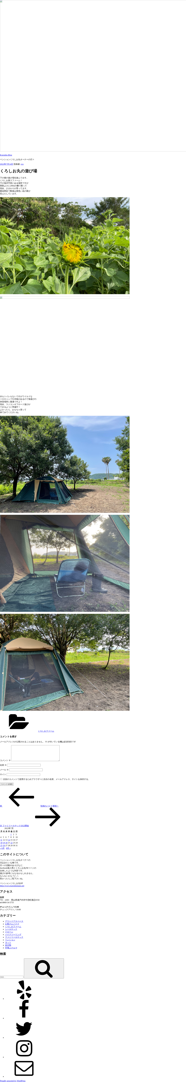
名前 (3, 765)
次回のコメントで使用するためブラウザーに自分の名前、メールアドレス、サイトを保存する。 (46, 779)
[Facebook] (24, 1018)
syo (22, 164)
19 (4, 843)
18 (1, 843)
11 (1, 840)
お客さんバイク (12, 924)
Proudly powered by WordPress (12, 1081)
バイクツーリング (13, 934)
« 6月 (2, 848)
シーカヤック (11, 929)
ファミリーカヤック (14, 937)
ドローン (9, 932)
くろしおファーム (46, 731)
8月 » (8, 848)
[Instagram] (24, 1057)
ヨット (8, 942)
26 (4, 845)
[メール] (24, 1076)
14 (9, 840)
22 (12, 843)
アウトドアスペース (14, 921)
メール (4, 770)
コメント (5, 760)
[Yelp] (24, 999)
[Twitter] (24, 1038)
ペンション (10, 940)
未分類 (8, 945)
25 (1, 845)
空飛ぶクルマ (11, 948)
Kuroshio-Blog (6, 155)
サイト (3, 774)
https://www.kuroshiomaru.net (12, 886)
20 (6, 843)
